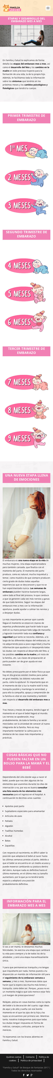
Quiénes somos (13, 1057)
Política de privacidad (31, 1060)
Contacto (30, 1057)
